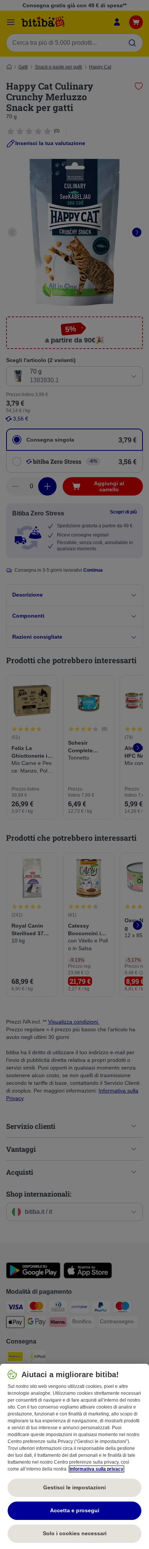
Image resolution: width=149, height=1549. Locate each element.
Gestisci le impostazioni (74, 1487)
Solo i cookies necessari (75, 1533)
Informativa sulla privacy (96, 1469)
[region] (74, 1456)
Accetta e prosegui (74, 1510)
